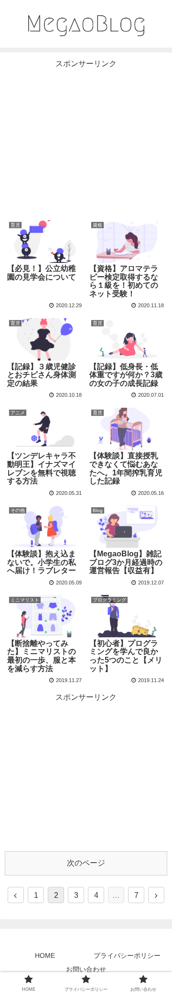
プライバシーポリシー (127, 955)
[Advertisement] (86, 137)
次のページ (86, 863)
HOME (45, 955)
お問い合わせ (86, 969)
